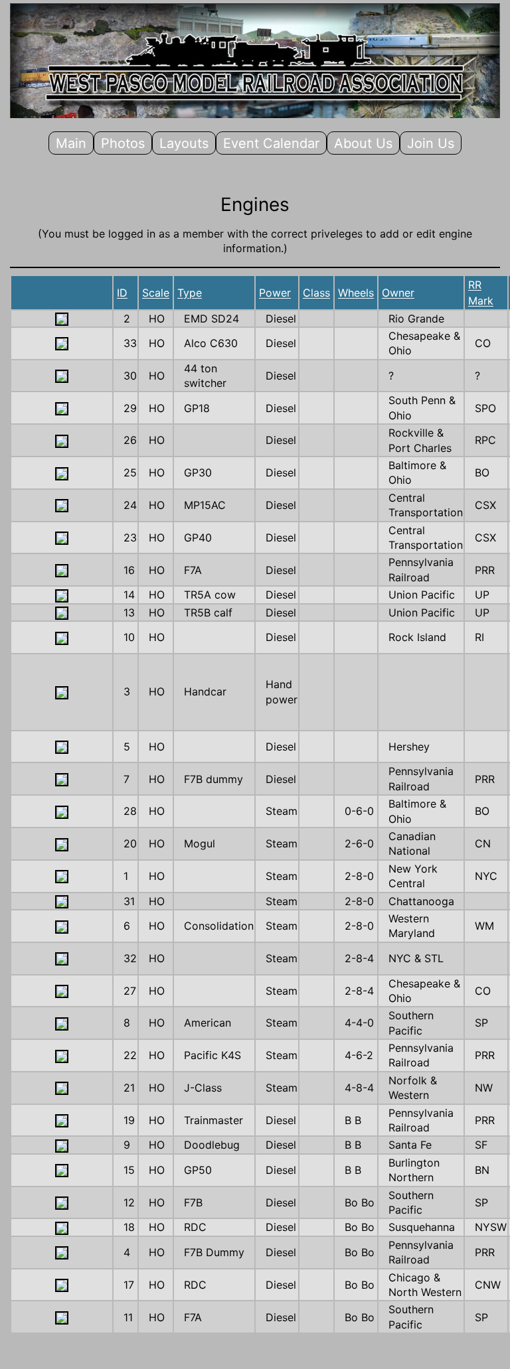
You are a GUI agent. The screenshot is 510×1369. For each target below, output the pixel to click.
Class (316, 292)
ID (122, 292)
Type (189, 292)
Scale (155, 292)
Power (275, 292)
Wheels (356, 292)
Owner (398, 292)
